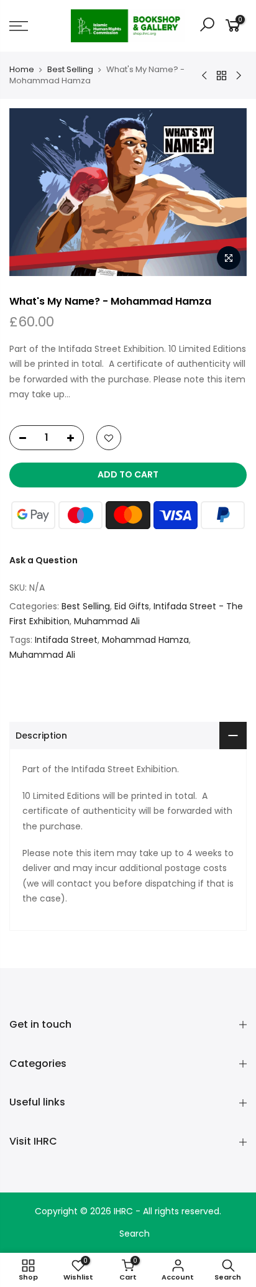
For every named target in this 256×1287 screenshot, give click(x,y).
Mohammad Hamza (145, 640)
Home (21, 69)
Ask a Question (43, 560)
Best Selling (70, 69)
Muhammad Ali (107, 621)
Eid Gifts (131, 606)
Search (134, 1233)
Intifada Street (66, 640)
